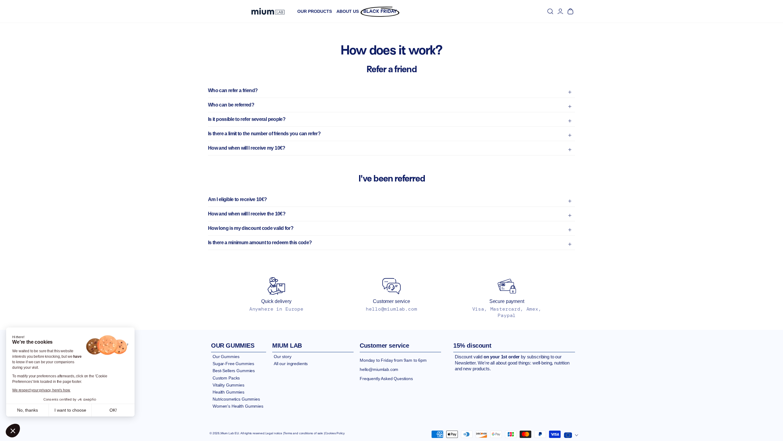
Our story (282, 356)
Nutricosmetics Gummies (236, 399)
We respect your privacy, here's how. (41, 390)
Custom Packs (226, 378)
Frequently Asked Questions (386, 378)
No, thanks (27, 410)
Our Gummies (226, 356)
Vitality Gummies (228, 385)
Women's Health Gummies (238, 406)
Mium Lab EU (230, 433)
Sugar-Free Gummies (233, 363)
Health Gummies (228, 392)
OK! (113, 410)
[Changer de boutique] (571, 434)
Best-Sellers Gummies (234, 370)
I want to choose (70, 410)
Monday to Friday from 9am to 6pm (393, 360)
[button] (13, 430)
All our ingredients (291, 363)
